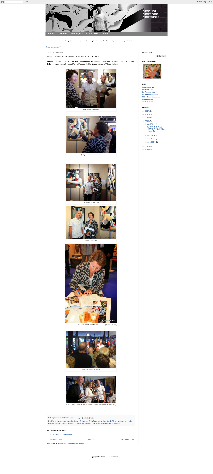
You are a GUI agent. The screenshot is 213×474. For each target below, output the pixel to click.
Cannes (76, 421)
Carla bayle (84, 421)
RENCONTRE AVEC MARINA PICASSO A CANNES (155, 129)
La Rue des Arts (148, 92)
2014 (147, 121)
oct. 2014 (151, 124)
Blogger (119, 457)
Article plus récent (55, 439)
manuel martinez (121, 421)
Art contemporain (66, 421)
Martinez (145, 87)
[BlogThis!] (85, 418)
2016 (147, 114)
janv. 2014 (151, 142)
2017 (147, 111)
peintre (64, 424)
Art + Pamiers (147, 102)
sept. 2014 (151, 135)
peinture (70, 424)
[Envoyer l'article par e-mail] (78, 418)
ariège (57, 421)
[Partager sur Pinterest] (92, 418)
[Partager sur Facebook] (90, 418)
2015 (147, 118)
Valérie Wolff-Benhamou (104, 424)
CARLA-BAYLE (92, 34)
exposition (102, 421)
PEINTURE (63, 34)
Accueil (91, 439)
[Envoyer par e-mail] (83, 418)
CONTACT (106, 34)
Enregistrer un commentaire (61, 434)
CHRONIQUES (77, 34)
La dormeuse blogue (150, 94)
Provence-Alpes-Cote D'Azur (84, 424)
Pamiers (58, 424)
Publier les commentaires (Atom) (71, 443)
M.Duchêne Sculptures (151, 97)
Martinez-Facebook (149, 90)
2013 (147, 146)
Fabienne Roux (148, 99)
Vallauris (117, 424)
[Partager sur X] (88, 418)
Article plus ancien (127, 439)
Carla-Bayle (93, 421)
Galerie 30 (110, 421)
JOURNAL (51, 34)
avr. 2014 (151, 139)
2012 (147, 149)
